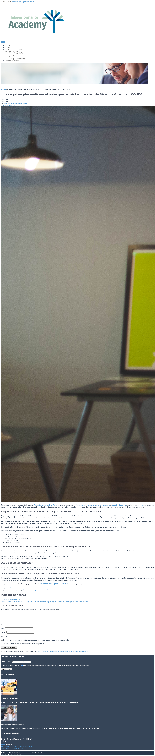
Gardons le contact (12, 61)
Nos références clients (17, 57)
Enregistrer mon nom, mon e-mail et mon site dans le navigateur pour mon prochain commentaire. (36, 640)
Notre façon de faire (16, 53)
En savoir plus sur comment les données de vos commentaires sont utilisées (62, 651)
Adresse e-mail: (6, 662)
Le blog (8, 47)
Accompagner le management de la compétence (93, 505)
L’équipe (12, 55)
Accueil (8, 45)
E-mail (3, 632)
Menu (3, 42)
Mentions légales (16, 754)
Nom (3, 628)
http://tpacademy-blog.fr (16, 749)
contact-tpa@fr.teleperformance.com (23, 2)
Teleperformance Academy (41, 590)
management (16, 590)
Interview (12, 588)
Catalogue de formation (14, 49)
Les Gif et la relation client (11, 600)
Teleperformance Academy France (15, 103)
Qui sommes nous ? (12, 51)
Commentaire (5, 625)
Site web (4, 636)
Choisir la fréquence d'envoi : (10, 666)
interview (9, 590)
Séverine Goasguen (119, 505)
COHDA (65, 584)
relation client (27, 590)
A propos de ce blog (17, 59)
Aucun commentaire (8, 105)
